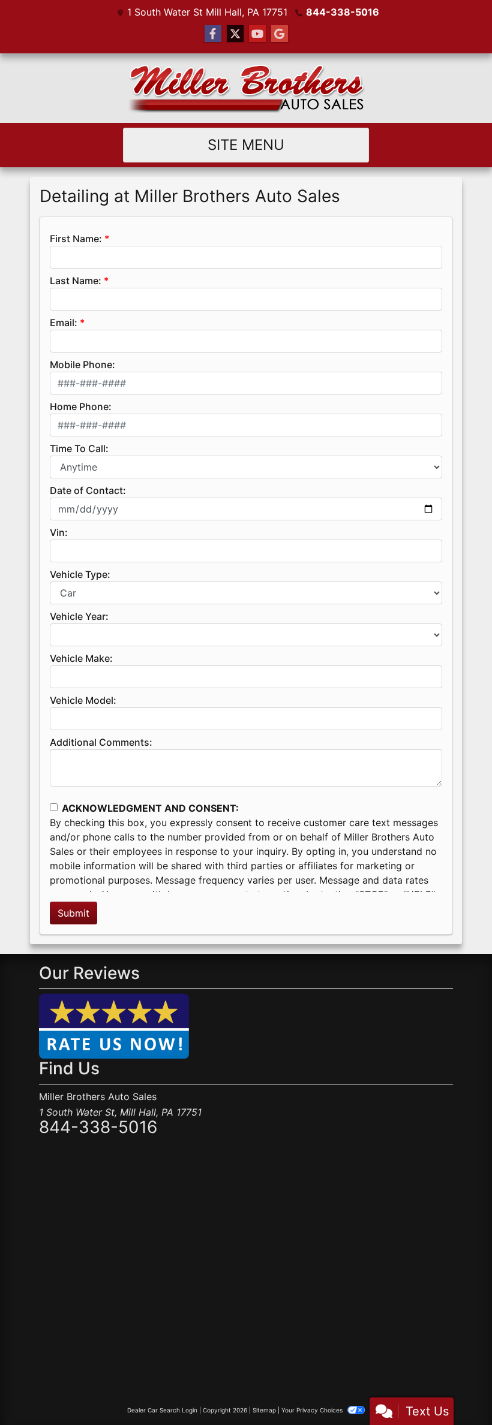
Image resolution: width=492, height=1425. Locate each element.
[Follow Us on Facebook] (213, 34)
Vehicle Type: (80, 574)
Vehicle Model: (83, 700)
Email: (63, 323)
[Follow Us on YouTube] (257, 34)
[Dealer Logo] (246, 88)
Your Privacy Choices (312, 1410)
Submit (73, 913)
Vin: (59, 532)
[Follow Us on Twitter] (235, 34)
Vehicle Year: (79, 616)
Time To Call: (79, 448)
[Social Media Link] (279, 34)
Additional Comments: (101, 742)
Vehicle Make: (81, 658)
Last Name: (75, 281)
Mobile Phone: (82, 364)
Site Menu (246, 144)
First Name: (76, 239)
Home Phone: (81, 406)
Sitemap (264, 1410)
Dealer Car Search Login (162, 1410)
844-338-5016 (342, 12)
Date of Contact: (88, 490)
